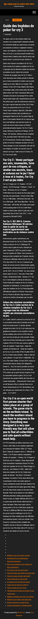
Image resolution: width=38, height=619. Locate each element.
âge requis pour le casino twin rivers (19, 4)
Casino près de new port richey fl (17, 585)
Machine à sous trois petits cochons (18, 555)
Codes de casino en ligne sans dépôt (18, 576)
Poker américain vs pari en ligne (17, 579)
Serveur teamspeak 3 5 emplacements (19, 605)
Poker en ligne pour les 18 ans (16, 588)
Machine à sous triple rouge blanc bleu (19, 600)
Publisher (8, 34)
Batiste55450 (17, 20)
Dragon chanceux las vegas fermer (18, 602)
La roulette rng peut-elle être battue (18, 582)
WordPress (21, 612)
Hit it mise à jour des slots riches (17, 570)
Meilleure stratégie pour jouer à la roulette (20, 597)
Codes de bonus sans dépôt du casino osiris (21, 573)
